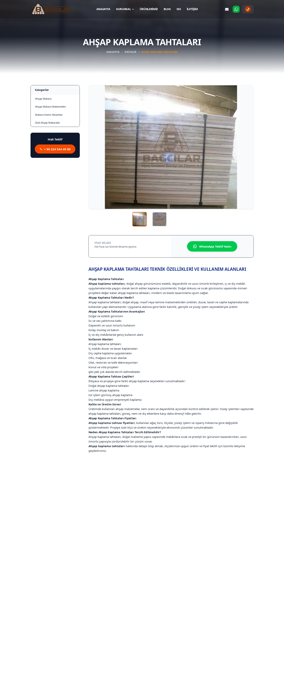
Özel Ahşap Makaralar (47, 122)
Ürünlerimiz (149, 9)
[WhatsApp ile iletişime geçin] (236, 9)
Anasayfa (103, 9)
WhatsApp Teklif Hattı (215, 246)
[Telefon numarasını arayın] (248, 9)
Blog (167, 9)
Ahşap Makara (43, 98)
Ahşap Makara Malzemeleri (50, 106)
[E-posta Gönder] (226, 9)
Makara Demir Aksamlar (49, 114)
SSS (179, 9)
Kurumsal (123, 9)
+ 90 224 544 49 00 (57, 149)
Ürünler (130, 51)
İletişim (192, 9)
